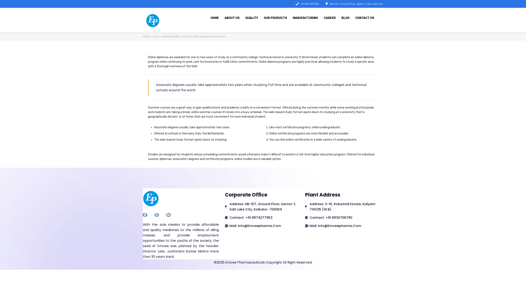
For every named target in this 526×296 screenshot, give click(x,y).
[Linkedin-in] (168, 215)
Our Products (275, 18)
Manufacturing (305, 18)
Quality (251, 18)
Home (215, 18)
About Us (232, 18)
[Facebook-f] (145, 215)
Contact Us (364, 18)
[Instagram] (157, 215)
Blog (345, 18)
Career (330, 18)
